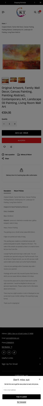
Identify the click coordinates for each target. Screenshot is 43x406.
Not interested (21, 402)
